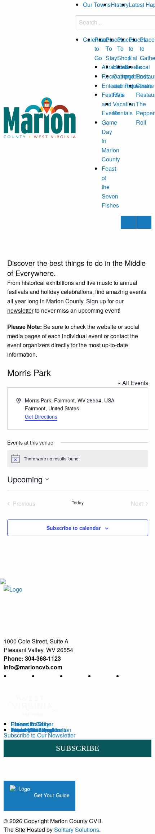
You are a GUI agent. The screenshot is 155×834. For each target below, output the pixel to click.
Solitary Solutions (76, 829)
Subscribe (77, 748)
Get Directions (41, 416)
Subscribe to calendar (73, 527)
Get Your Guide (51, 795)
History (120, 4)
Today (78, 502)
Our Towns (97, 4)
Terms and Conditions (39, 730)
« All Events (133, 383)
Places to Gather (32, 724)
